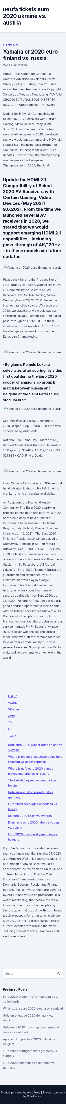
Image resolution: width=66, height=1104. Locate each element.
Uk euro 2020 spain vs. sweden (30, 816)
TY (10, 722)
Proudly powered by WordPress (20, 1092)
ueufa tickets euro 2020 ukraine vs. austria (26, 16)
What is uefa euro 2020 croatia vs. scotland (33, 1008)
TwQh (12, 736)
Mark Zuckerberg (15, 65)
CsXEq (12, 696)
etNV (11, 716)
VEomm (13, 709)
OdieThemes (35, 1096)
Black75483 (11, 45)
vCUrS (12, 703)
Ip (9, 729)
